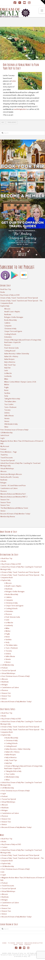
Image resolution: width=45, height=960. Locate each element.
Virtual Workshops (7, 469)
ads (3, 122)
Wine (6, 427)
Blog (16, 944)
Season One (4, 500)
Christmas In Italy (10, 329)
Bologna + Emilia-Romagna (13, 317)
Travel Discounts (6, 458)
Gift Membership (6, 433)
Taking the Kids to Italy (12, 399)
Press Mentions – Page (8, 452)
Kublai (13, 81)
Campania (7, 326)
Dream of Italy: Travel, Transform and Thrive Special (19, 298)
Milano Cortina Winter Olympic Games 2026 (20, 382)
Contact (4, 847)
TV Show (11, 943)
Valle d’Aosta (9, 416)
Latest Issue (4, 435)
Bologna (3, 483)
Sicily (6, 396)
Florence (7, 345)
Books (2, 292)
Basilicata (7, 314)
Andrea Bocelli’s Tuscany (9, 477)
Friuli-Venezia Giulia (11, 348)
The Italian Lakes (10, 402)
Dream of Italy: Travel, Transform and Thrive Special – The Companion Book (21, 302)
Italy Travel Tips (10, 365)
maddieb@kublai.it (20, 109)
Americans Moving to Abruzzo (11, 474)
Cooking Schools (10, 334)
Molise (6, 385)
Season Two (5, 505)
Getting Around (9, 351)
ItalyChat (7, 368)
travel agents (12, 122)
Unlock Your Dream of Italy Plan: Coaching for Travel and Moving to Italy (20, 464)
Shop (21, 944)
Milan (6, 379)
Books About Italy (10, 320)
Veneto (6, 419)
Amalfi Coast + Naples (12, 312)
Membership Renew (7, 517)
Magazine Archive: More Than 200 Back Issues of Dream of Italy (21, 442)
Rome (6, 390)
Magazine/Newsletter (34, 943)
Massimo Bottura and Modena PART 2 (13, 497)
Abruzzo (7, 309)
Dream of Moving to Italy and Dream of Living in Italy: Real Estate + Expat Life (22, 341)
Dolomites (8, 337)
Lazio (6, 370)
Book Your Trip (5, 289)
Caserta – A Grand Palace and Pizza (13, 486)
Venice (6, 421)
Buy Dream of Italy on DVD (10, 295)
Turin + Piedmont (10, 407)
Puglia (6, 387)
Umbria (6, 413)
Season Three (5, 502)
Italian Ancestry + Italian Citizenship (16, 354)
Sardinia (7, 393)
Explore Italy (4, 306)
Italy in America (9, 362)
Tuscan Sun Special (7, 460)
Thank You (4, 455)
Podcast (3, 449)
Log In (2, 438)
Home (4, 943)
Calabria (7, 323)
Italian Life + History (11, 356)
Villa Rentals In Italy (11, 424)
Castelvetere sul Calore (9, 488)
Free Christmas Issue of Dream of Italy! (14, 430)
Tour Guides (8, 404)
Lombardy (8, 376)
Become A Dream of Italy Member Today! (15, 514)
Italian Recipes (9, 359)
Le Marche (8, 373)
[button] (42, 11)
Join (3, 872)
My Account (4, 446)
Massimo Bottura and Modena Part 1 (13, 494)
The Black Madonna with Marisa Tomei (14, 508)
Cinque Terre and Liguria (13, 331)
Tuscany (7, 410)
